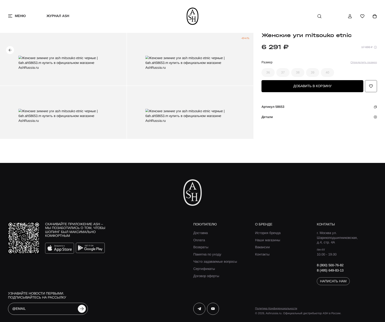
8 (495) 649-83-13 (330, 270)
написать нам (333, 281)
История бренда (268, 233)
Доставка (200, 233)
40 (327, 72)
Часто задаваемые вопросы (215, 261)
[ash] (193, 16)
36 (268, 72)
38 (298, 72)
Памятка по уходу (207, 254)
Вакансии (262, 247)
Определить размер (364, 62)
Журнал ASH (58, 16)
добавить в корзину (312, 86)
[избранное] (362, 16)
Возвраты (200, 247)
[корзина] (375, 16)
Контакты (262, 254)
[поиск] (319, 16)
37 (283, 72)
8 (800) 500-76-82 (330, 265)
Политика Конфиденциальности (276, 308)
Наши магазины (267, 240)
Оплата (199, 240)
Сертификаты (204, 269)
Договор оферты (206, 276)
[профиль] (350, 16)
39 (312, 72)
